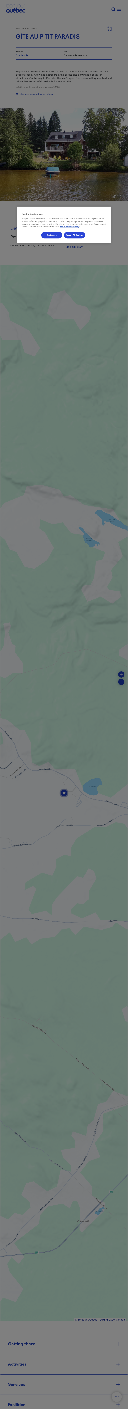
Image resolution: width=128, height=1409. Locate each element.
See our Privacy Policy (70, 226)
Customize (52, 235)
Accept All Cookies (74, 235)
